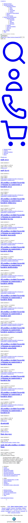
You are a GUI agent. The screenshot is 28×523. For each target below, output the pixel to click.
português (23, 511)
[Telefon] (14, 119)
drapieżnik (5, 423)
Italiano (24, 508)
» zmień (17, 506)
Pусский (16, 509)
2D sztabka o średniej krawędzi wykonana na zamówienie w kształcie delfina (13, 249)
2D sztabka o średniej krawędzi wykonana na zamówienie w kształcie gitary (13, 394)
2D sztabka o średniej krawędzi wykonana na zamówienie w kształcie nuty (13, 314)
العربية (13, 511)
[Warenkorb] (14, 146)
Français (13, 508)
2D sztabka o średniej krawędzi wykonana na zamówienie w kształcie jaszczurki (13, 233)
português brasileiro (15, 512)
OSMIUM (3, 1)
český (11, 509)
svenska (3, 511)
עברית (24, 509)
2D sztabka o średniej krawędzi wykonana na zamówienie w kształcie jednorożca (13, 201)
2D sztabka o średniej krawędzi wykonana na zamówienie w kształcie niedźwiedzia (13, 265)
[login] (14, 92)
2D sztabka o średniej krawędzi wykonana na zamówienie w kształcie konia (13, 362)
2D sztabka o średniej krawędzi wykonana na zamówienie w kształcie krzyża (13, 217)
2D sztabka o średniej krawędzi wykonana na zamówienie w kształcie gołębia (13, 281)
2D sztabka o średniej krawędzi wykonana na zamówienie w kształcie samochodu (13, 346)
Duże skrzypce (6, 434)
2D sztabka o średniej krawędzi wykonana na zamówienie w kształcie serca (13, 185)
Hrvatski (18, 511)
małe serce (5, 160)
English (8, 508)
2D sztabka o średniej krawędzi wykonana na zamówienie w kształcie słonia (13, 297)
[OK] (18, 463)
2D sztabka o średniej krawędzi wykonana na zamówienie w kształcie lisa (13, 378)
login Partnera (10, 498)
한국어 (20, 509)
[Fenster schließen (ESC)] (14, 520)
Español (3, 509)
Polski (7, 509)
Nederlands (8, 511)
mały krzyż (5, 170)
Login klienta (4, 498)
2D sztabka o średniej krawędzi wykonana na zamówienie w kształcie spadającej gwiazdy (13, 330)
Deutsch (4, 508)
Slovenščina (18, 508)
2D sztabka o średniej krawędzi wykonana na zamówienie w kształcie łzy (13, 411)
